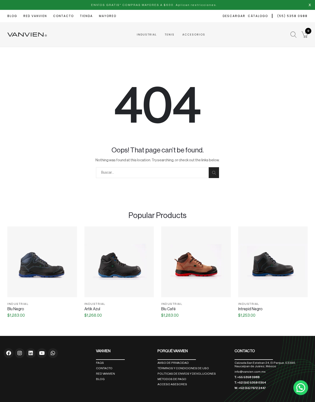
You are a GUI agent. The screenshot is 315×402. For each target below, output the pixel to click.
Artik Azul (92, 309)
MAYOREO (107, 16)
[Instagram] (20, 353)
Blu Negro (15, 309)
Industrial (147, 35)
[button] (304, 35)
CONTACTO (63, 16)
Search (214, 172)
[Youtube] (42, 353)
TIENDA (86, 16)
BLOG (12, 16)
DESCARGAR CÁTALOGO (245, 16)
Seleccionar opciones (42, 294)
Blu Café (168, 309)
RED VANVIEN (35, 16)
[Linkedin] (31, 353)
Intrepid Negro (250, 309)
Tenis (169, 35)
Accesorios (193, 35)
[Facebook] (9, 353)
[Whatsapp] (53, 353)
